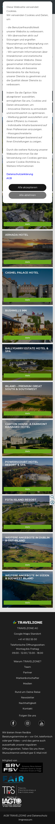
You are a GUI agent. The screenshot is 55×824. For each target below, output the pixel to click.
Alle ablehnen (27, 195)
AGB (9, 178)
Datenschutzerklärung (19, 174)
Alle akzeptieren (27, 187)
